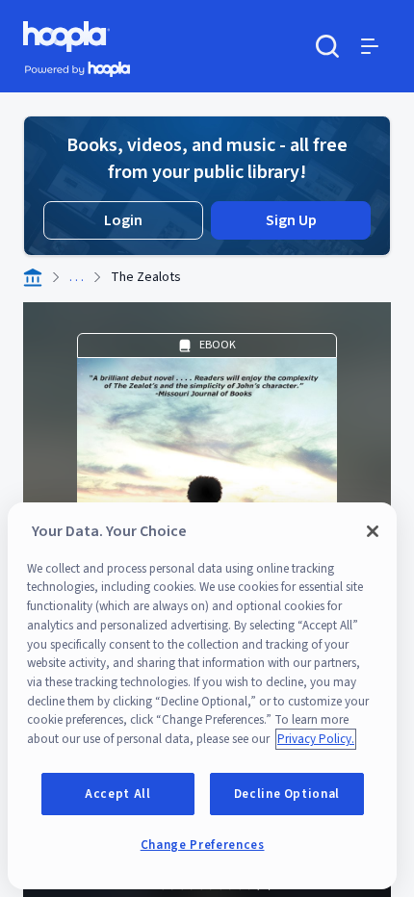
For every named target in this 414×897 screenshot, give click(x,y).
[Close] (372, 531)
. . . (76, 277)
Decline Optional (287, 794)
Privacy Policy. (315, 739)
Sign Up (291, 220)
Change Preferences (203, 845)
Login (123, 220)
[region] (202, 695)
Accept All (118, 794)
